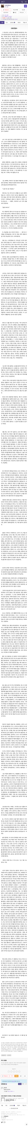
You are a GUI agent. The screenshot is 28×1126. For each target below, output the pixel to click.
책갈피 (19, 22)
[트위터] (2, 1122)
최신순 (20, 1084)
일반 (7, 15)
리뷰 (7, 22)
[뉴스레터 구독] (4, 1122)
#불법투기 (6, 16)
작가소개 (21, 12)
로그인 (13, 1081)
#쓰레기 (10, 16)
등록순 (23, 1084)
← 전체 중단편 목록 (14, 1108)
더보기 (16, 19)
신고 (25, 1076)
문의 (2, 1116)
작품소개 (25, 22)
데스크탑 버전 (3, 1117)
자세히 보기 (20, 1051)
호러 (5, 15)
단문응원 (12, 22)
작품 (2, 22)
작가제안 (25, 6)
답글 (9, 1091)
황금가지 (3, 1119)
